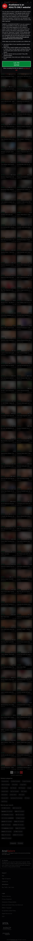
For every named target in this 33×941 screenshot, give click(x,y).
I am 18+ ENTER (16, 64)
